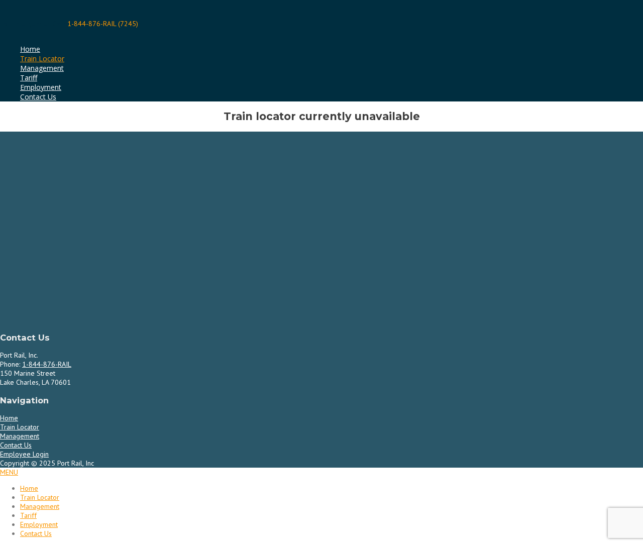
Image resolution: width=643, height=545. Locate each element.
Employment (40, 87)
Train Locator (42, 58)
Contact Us (38, 96)
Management (42, 68)
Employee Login (24, 454)
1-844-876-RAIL (46, 364)
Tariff (28, 77)
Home (30, 49)
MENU (9, 472)
